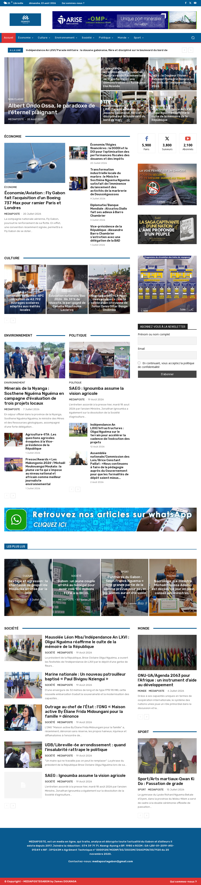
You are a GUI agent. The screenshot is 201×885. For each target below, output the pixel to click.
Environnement (14, 382)
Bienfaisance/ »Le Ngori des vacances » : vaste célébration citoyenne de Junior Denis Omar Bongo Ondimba (109, 303)
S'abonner (188, 136)
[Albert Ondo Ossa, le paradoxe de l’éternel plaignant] (52, 90)
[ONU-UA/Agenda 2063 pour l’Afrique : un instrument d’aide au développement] (167, 652)
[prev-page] (6, 320)
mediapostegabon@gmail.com (112, 861)
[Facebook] (185, 3)
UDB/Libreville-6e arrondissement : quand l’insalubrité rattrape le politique (85, 747)
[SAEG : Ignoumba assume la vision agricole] (99, 360)
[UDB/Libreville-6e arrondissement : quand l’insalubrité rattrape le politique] (23, 755)
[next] (190, 50)
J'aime (146, 136)
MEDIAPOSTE (12, 213)
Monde (142, 691)
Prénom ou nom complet (154, 334)
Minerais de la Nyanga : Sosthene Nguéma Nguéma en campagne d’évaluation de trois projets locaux (34, 396)
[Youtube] (195, 3)
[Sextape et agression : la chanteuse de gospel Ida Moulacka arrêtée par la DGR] (28, 587)
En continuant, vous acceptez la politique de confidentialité (166, 365)
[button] (192, 37)
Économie (10, 187)
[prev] (184, 50)
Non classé (16, 99)
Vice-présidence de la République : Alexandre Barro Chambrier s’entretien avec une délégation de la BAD (106, 233)
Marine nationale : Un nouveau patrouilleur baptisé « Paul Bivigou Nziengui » (85, 676)
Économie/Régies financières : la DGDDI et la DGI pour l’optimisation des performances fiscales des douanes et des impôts (110, 152)
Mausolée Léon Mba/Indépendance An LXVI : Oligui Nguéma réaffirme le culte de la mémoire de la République (96, 50)
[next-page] (13, 320)
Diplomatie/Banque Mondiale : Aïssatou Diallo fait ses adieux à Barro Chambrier (108, 210)
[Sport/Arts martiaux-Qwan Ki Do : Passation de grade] (167, 756)
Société (76, 575)
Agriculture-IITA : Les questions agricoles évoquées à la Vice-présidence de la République (41, 441)
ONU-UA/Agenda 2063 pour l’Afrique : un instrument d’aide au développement (167, 680)
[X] (190, 3)
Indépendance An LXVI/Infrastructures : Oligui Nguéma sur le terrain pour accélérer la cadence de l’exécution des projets (110, 433)
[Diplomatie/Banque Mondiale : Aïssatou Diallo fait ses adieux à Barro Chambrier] (78, 212)
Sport (125, 571)
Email (141, 348)
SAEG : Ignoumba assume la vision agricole (96, 391)
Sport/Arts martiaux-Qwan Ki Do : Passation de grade (166, 781)
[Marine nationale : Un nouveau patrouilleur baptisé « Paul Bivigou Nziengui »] (23, 685)
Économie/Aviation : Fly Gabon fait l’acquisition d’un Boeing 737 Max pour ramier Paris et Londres (34, 200)
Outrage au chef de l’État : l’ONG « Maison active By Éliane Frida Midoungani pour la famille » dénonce (85, 711)
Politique (75, 382)
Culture (24, 288)
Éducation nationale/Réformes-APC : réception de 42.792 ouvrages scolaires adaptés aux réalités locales (25, 301)
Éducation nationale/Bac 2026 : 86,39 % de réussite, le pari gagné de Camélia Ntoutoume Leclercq (67, 303)
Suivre (167, 136)
